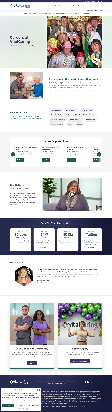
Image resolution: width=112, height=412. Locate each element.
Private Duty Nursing (75, 119)
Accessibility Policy (48, 406)
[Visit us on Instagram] (85, 382)
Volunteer (79, 124)
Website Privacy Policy (24, 409)
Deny (21, 405)
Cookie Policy (14, 409)
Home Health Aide (87, 110)
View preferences (33, 405)
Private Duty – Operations (58, 119)
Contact (62, 384)
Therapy (70, 124)
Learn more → (20, 246)
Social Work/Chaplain (57, 124)
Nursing (68, 115)
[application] (72, 194)
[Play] (43, 210)
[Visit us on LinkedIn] (92, 382)
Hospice (47, 380)
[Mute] (101, 210)
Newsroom (50, 384)
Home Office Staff (56, 115)
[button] (38, 390)
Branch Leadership (56, 110)
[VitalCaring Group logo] (20, 6)
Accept (8, 405)
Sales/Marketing (90, 119)
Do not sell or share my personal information (73, 406)
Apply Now (20, 160)
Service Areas (60, 380)
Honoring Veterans (71, 380)
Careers (57, 384)
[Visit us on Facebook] (88, 382)
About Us (53, 380)
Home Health (39, 380)
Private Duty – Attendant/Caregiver (84, 115)
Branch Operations (71, 110)
